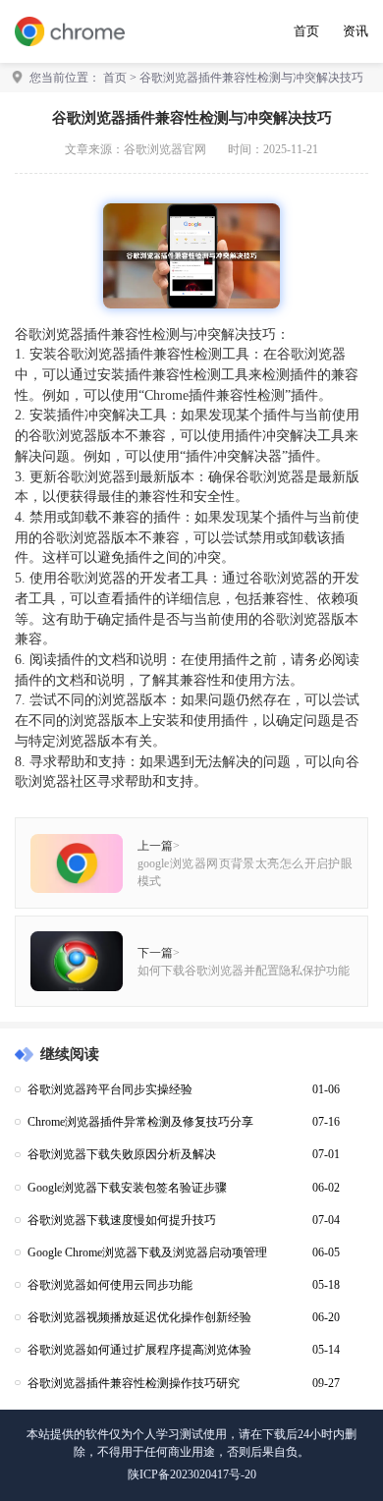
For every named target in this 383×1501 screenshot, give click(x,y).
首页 (306, 31)
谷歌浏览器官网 (165, 149)
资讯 (355, 31)
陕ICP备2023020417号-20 (192, 1474)
